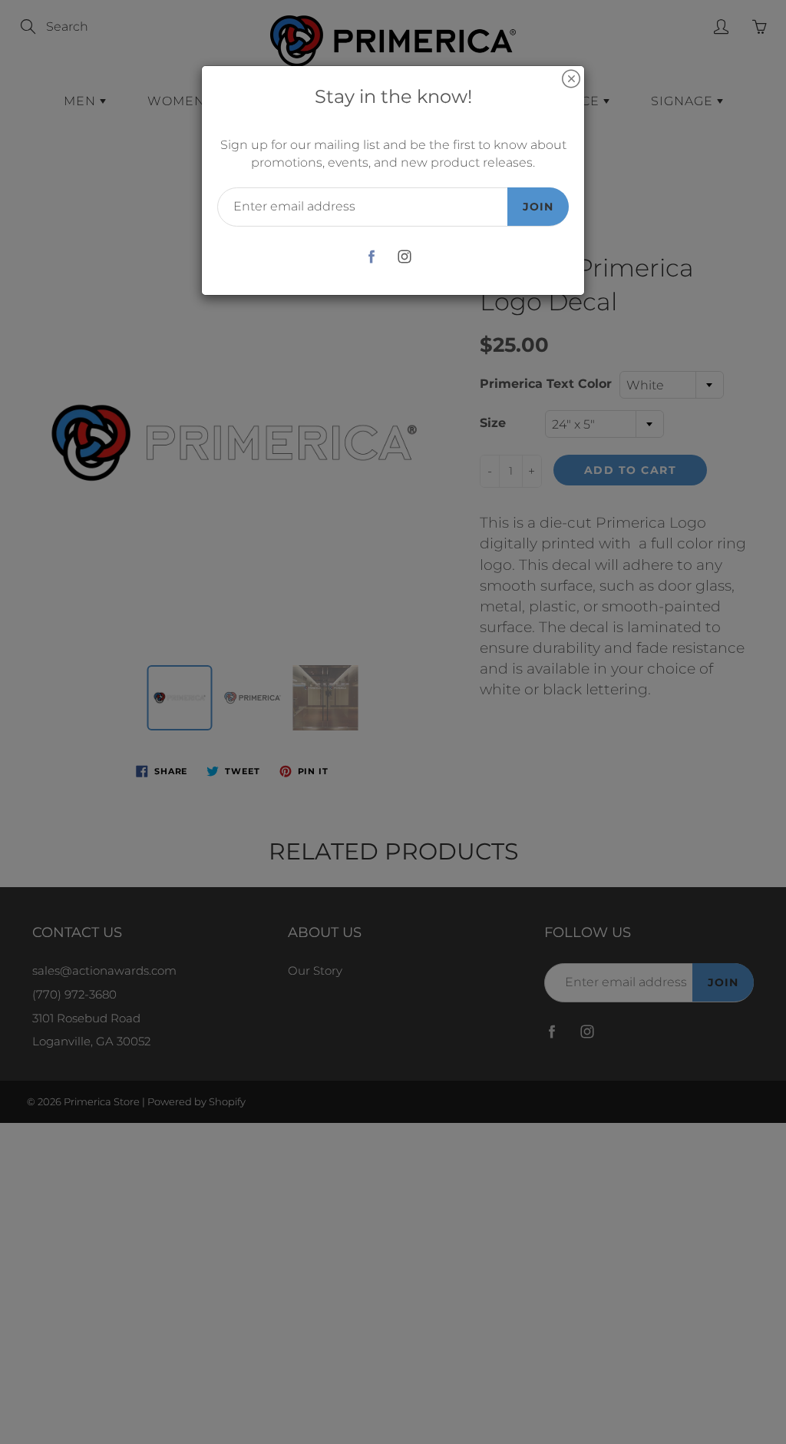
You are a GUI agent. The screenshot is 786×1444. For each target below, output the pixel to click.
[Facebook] (371, 256)
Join (538, 207)
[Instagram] (404, 256)
